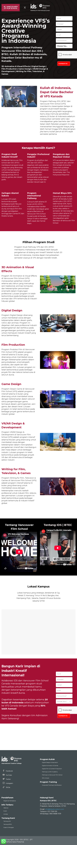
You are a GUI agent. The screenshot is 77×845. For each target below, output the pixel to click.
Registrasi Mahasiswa (10, 800)
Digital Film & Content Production (52, 768)
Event (5, 811)
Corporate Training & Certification (52, 785)
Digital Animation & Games (50, 765)
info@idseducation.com (54, 809)
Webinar (6, 808)
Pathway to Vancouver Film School (52, 775)
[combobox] (64, 46)
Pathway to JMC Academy (50, 771)
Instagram (9, 783)
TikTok (7, 787)
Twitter (8, 779)
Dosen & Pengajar (9, 827)
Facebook (9, 771)
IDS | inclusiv (45, 778)
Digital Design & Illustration (50, 762)
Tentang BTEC (8, 824)
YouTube (8, 775)
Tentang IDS (7, 821)
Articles (6, 814)
